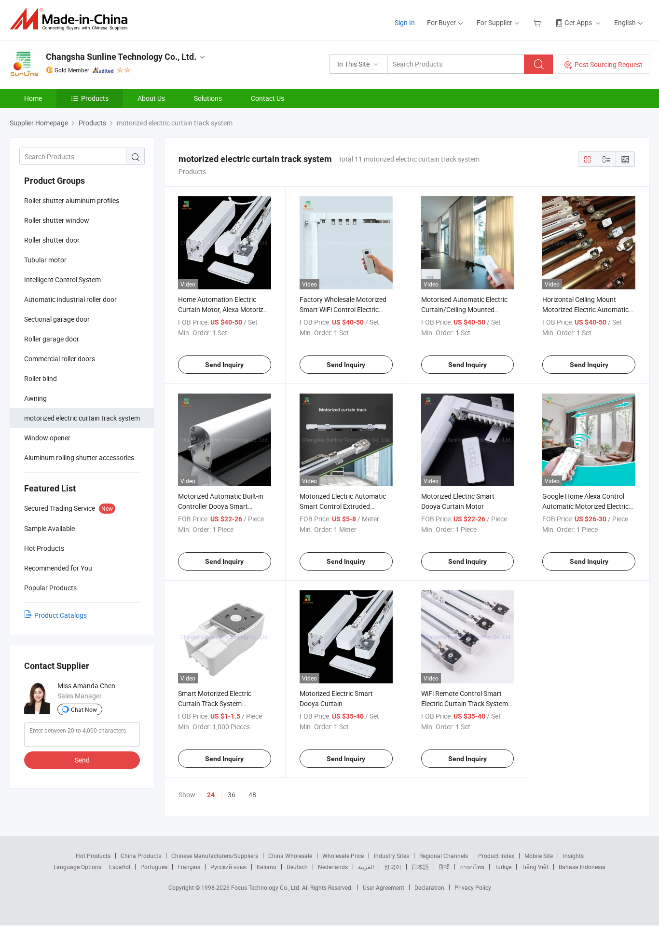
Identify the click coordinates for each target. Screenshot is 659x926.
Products (95, 98)
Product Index (496, 855)
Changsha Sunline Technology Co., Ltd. (121, 57)
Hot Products (93, 855)
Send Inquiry (224, 364)
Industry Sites (391, 855)
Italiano (266, 867)
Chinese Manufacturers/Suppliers (214, 855)
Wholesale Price (343, 855)
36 (231, 794)
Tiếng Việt (535, 867)
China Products (141, 855)
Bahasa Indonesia (582, 867)
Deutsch (297, 867)
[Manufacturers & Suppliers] (72, 19)
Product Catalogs (60, 615)
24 (211, 795)
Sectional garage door (57, 319)
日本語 (420, 867)
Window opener (47, 437)
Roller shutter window (56, 220)
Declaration (429, 887)
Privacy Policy (472, 887)
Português (153, 867)
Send (82, 759)
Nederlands (333, 867)
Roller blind (40, 378)
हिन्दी (444, 867)
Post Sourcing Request (609, 64)
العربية (366, 867)
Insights (573, 855)
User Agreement (383, 887)
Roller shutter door (52, 240)
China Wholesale (290, 855)
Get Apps (578, 22)
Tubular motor (45, 259)
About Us (151, 98)
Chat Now (84, 709)
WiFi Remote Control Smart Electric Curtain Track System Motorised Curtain (464, 703)
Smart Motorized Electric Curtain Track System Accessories (214, 703)
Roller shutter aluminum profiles (71, 200)
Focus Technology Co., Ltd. (266, 887)
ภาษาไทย (472, 867)
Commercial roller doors (59, 358)
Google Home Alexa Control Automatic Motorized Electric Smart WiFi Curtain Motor (585, 506)
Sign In (405, 22)
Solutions (208, 98)
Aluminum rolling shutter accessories (79, 457)
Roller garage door (51, 338)
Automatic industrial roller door (70, 299)
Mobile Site (538, 855)
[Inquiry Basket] (538, 22)
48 (252, 794)
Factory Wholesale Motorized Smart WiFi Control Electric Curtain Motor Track (343, 309)
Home (33, 98)
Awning (35, 398)
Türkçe (502, 867)
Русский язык (228, 867)
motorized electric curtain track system (82, 417)
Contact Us (267, 98)
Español (119, 867)
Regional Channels (443, 855)
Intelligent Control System (62, 279)
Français (189, 867)
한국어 (392, 867)
